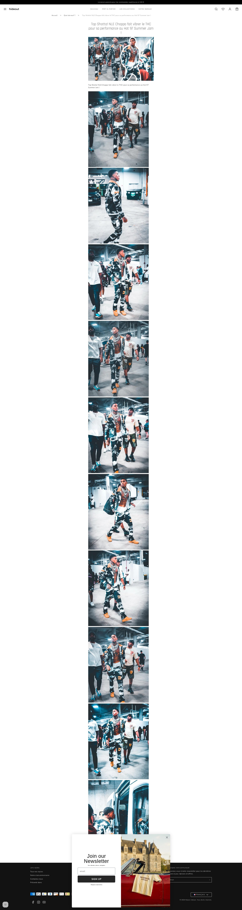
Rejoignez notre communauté (179, 868)
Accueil (54, 15)
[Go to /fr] (14, 9)
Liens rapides (34, 868)
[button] (5, 9)
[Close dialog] (167, 837)
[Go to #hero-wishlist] (223, 9)
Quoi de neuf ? (69, 15)
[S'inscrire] (210, 880)
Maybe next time (96, 885)
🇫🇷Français (199, 895)
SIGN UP (96, 879)
